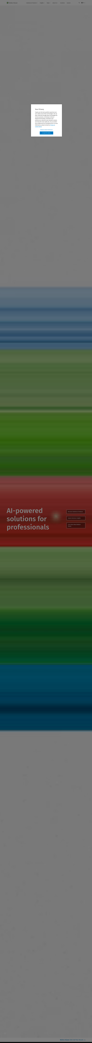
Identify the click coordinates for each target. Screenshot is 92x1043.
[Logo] (13, 2)
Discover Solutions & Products (75, 511)
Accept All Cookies (46, 133)
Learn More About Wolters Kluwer (74, 525)
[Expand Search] (79, 2)
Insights (42, 3)
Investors (62, 3)
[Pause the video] (5, 1033)
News (48, 3)
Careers (69, 3)
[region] (46, 120)
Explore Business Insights (74, 518)
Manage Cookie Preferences (46, 129)
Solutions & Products (31, 3)
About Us (55, 3)
